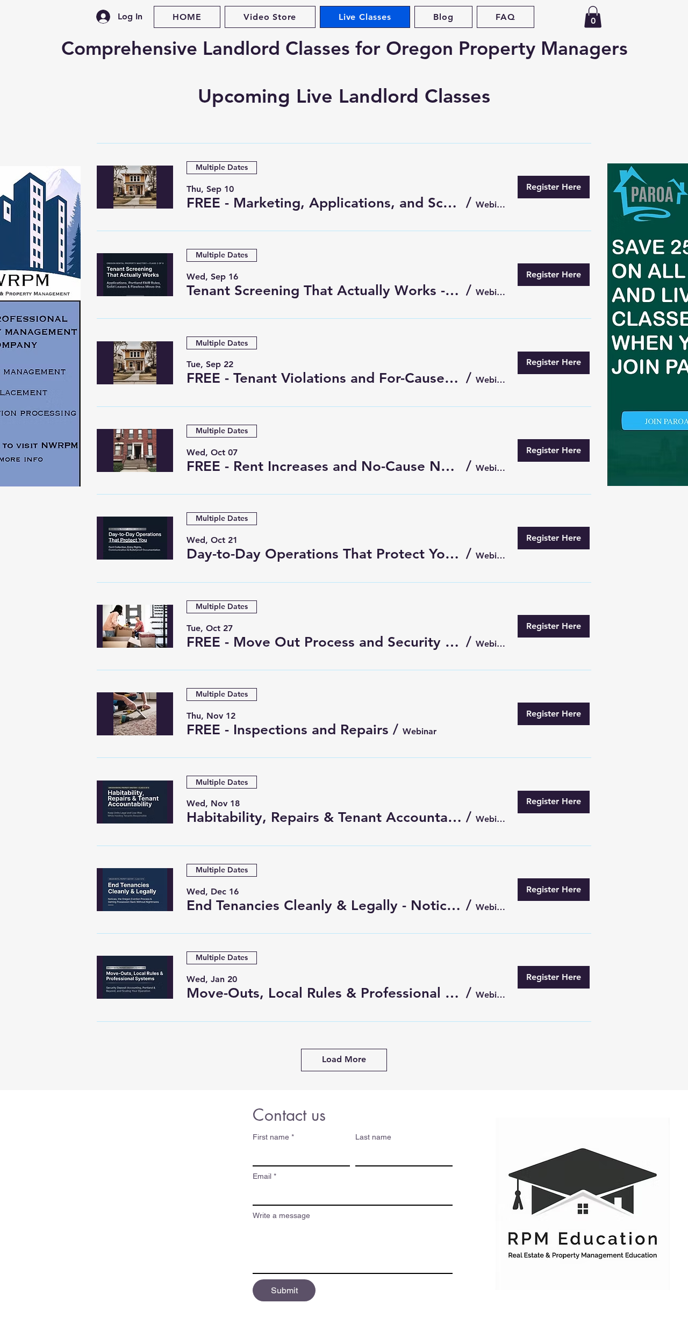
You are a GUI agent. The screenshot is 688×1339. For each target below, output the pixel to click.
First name (273, 1137)
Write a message (281, 1215)
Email (264, 1176)
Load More (344, 1059)
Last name (373, 1137)
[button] (593, 17)
